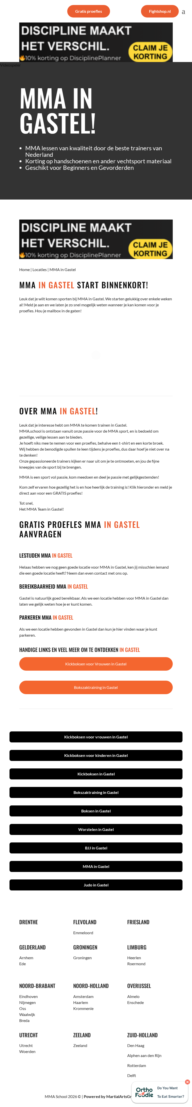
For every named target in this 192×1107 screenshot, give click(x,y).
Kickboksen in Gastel (96, 773)
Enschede (135, 1002)
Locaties (39, 269)
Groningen (82, 957)
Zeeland (80, 1045)
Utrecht (26, 1045)
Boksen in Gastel (96, 810)
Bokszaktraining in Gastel (96, 687)
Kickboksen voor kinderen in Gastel (96, 755)
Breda (24, 1020)
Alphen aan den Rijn (144, 1055)
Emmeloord (83, 932)
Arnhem (26, 957)
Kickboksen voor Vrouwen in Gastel (95, 663)
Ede (22, 963)
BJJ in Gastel (96, 847)
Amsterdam (83, 996)
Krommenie (83, 1008)
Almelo (133, 996)
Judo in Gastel (96, 884)
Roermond (136, 963)
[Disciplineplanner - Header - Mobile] (96, 42)
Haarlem (80, 1002)
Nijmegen (27, 1002)
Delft (131, 1075)
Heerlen (134, 957)
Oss (22, 1008)
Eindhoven (28, 996)
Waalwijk (27, 1014)
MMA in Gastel (96, 866)
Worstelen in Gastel (96, 829)
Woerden (27, 1051)
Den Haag (135, 1045)
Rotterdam (136, 1065)
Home (24, 269)
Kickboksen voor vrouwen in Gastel (96, 736)
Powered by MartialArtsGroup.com (115, 1096)
